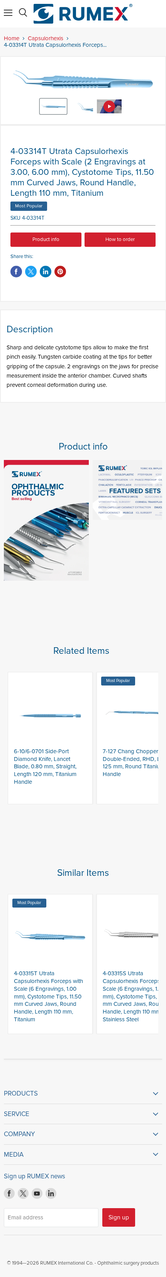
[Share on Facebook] (16, 271)
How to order (120, 239)
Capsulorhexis (45, 38)
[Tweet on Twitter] (31, 271)
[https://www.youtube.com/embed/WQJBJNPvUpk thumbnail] (109, 106)
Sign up (118, 1217)
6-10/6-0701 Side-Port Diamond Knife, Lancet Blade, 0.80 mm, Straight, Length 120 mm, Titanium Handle (45, 766)
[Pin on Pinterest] (60, 271)
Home (11, 38)
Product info (45, 239)
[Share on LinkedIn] (45, 271)
